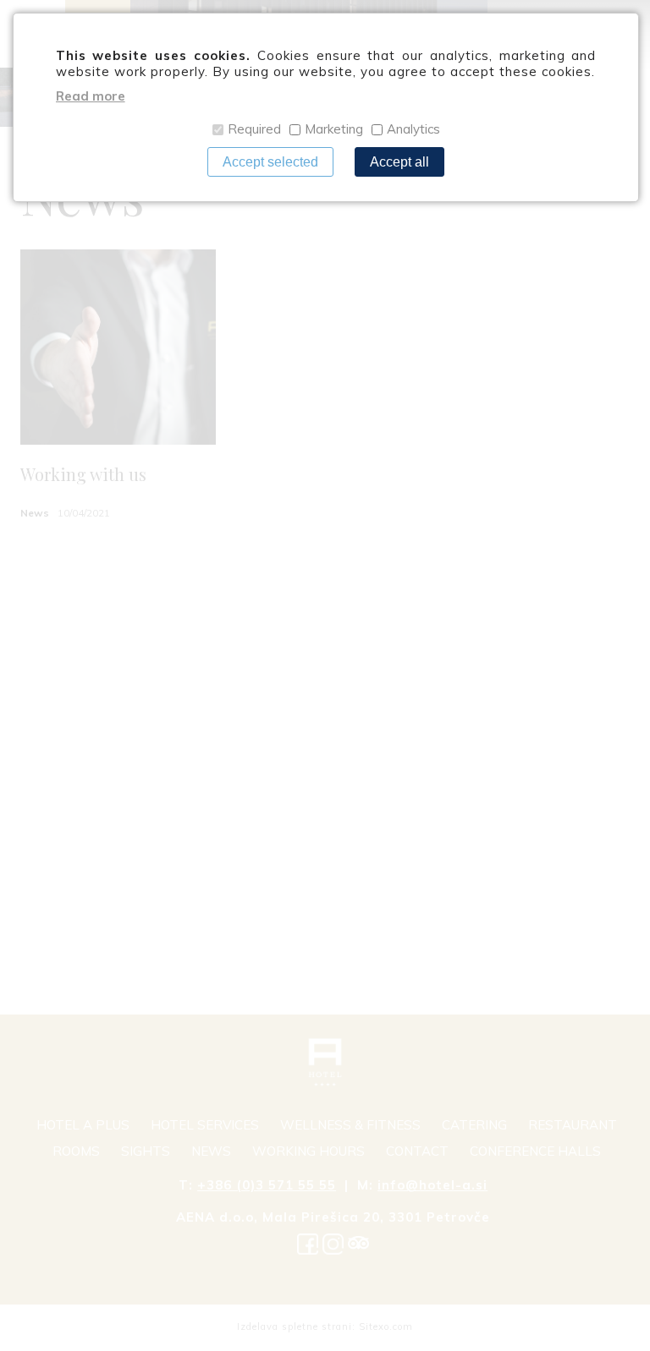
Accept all (399, 162)
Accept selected (270, 162)
